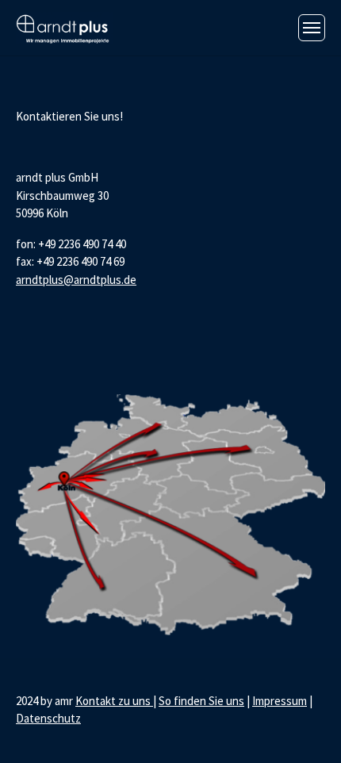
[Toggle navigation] (311, 27)
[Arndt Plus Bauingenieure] (64, 27)
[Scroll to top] (307, 729)
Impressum (279, 700)
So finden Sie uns (201, 700)
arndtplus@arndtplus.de (76, 279)
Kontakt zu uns (114, 700)
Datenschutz (48, 718)
